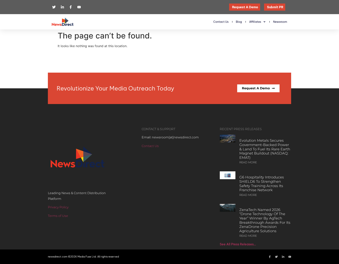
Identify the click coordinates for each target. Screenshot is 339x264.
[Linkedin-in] (283, 256)
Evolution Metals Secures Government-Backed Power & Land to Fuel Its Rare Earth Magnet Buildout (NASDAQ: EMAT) (264, 149)
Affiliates (255, 22)
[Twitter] (276, 256)
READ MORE (248, 162)
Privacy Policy (58, 207)
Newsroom (280, 22)
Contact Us (221, 22)
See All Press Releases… (238, 244)
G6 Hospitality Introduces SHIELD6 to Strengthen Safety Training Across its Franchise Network (261, 183)
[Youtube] (289, 256)
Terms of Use (58, 216)
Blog (239, 22)
